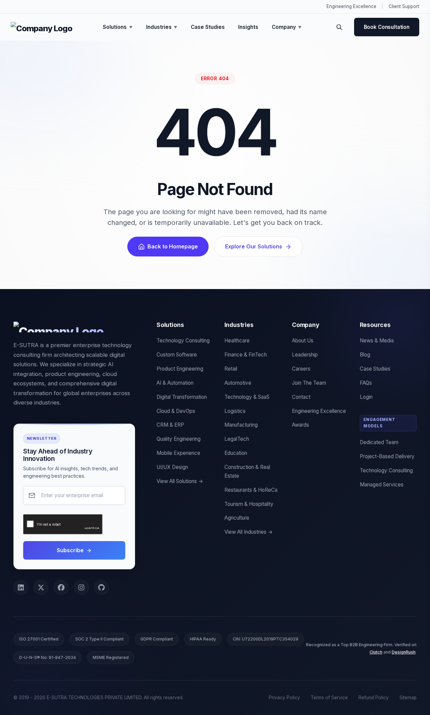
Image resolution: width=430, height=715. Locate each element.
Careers (301, 369)
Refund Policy (373, 697)
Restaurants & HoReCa (250, 490)
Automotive (237, 383)
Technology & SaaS (246, 397)
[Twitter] (41, 587)
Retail (230, 369)
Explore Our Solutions (253, 246)
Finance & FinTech (245, 354)
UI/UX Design (172, 467)
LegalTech (236, 439)
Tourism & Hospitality (248, 504)
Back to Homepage (172, 246)
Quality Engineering (179, 439)
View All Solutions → (180, 481)
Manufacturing (241, 425)
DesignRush (404, 652)
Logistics (235, 411)
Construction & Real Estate (247, 471)
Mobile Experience (178, 453)
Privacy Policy (284, 697)
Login (366, 397)
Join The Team (309, 383)
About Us (302, 340)
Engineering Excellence (351, 6)
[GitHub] (101, 587)
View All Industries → (248, 532)
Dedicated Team (379, 442)
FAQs (366, 383)
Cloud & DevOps (176, 411)
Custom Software (177, 354)
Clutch (376, 652)
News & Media (377, 340)
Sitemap (408, 697)
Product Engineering (180, 369)
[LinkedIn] (20, 587)
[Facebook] (61, 587)
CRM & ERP (170, 425)
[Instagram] (81, 587)
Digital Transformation (182, 397)
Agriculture (236, 518)
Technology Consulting (183, 340)
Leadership (305, 354)
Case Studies (208, 27)
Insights (248, 27)
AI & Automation (175, 383)
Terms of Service (329, 697)
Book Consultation (387, 27)
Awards (300, 425)
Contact (301, 397)
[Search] (339, 27)
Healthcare (237, 340)
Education (235, 453)
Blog (365, 354)
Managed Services (381, 484)
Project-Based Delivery (387, 456)
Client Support (404, 6)
